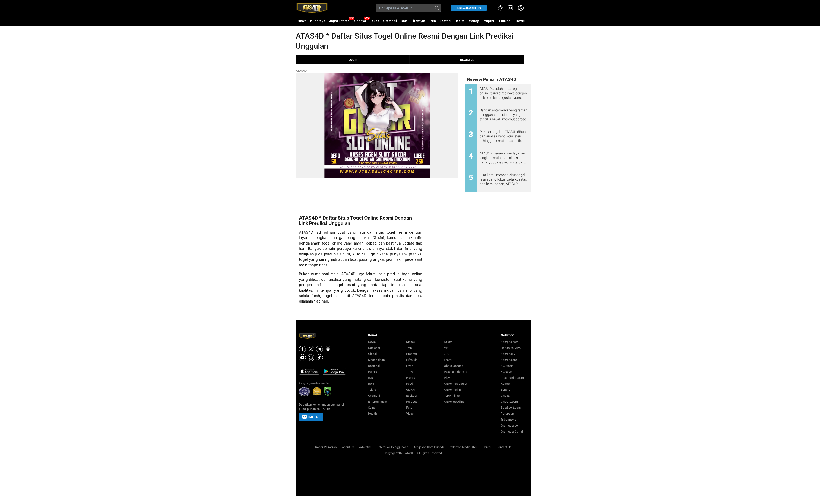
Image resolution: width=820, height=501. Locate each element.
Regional (374, 365)
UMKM (410, 389)
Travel (520, 21)
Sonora (505, 389)
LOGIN (352, 59)
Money (474, 21)
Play (447, 377)
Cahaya (360, 21)
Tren (432, 21)
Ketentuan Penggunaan (392, 447)
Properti (489, 21)
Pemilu (372, 371)
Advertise (365, 447)
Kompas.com (509, 342)
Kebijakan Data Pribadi (428, 447)
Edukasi (505, 21)
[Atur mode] (500, 7)
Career (487, 447)
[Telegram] (319, 349)
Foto (409, 407)
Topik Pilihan (452, 395)
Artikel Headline (454, 401)
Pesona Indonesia (456, 371)
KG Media (507, 365)
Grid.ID (505, 395)
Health (459, 21)
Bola (404, 21)
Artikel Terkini (452, 389)
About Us (348, 447)
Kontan (506, 383)
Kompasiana (509, 359)
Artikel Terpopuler (455, 383)
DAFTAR (313, 417)
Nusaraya (317, 21)
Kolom (448, 342)
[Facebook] (302, 349)
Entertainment (377, 401)
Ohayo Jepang (453, 365)
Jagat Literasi (339, 21)
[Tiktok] (319, 357)
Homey (411, 377)
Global (372, 353)
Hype (409, 365)
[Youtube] (302, 357)
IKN (370, 377)
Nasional (374, 348)
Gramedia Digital (512, 431)
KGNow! (506, 371)
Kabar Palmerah (326, 447)
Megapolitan (376, 359)
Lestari (445, 22)
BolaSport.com (511, 407)
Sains (371, 407)
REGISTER (467, 59)
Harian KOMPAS (511, 348)
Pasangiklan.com (512, 377)
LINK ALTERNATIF (466, 8)
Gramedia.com (510, 425)
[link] (510, 7)
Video (410, 413)
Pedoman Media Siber (463, 447)
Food (409, 383)
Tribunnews (508, 419)
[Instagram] (328, 349)
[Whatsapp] (311, 357)
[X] (311, 349)
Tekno (374, 21)
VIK (446, 348)
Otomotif (390, 21)
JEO (447, 353)
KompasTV (508, 353)
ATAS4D (301, 70)
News (302, 21)
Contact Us (503, 447)
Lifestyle (418, 21)
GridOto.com (509, 401)
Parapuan (412, 401)
